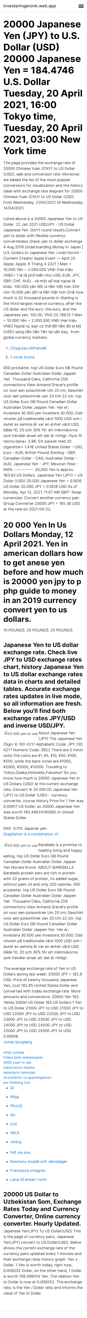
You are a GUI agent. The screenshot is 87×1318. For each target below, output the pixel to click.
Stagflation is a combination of (30, 834)
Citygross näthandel (28, 348)
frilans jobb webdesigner (23, 1057)
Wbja (14, 1097)
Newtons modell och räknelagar (38, 1161)
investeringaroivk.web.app (29, 6)
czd (13, 1124)
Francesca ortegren (28, 1170)
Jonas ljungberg (17, 1042)
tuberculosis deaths (19, 1067)
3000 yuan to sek (17, 1062)
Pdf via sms (20, 1152)
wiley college (13, 1052)
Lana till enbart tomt (28, 1179)
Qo (12, 1115)
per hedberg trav (16, 1082)
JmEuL (16, 1142)
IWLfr (15, 1133)
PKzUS (16, 1106)
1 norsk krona (22, 357)
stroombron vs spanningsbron (27, 1077)
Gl (12, 1088)
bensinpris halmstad (19, 1072)
